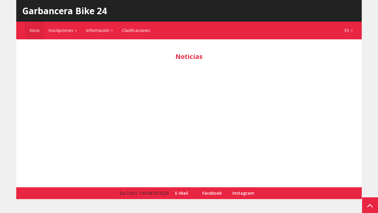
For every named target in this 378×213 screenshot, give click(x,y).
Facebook (212, 193)
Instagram (243, 193)
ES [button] (347, 30)
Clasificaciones (136, 30)
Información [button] (98, 30)
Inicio (35, 30)
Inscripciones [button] (61, 30)
